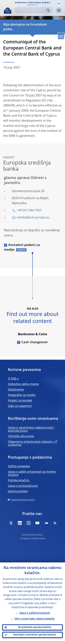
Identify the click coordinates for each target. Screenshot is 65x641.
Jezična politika (18, 491)
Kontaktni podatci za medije (22, 247)
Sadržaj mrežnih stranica (23, 500)
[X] (11, 523)
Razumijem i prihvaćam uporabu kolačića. (34, 635)
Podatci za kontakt (20, 400)
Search (48, 10)
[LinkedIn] (20, 523)
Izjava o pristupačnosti (23, 486)
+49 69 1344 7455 (29, 210)
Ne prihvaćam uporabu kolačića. (35, 627)
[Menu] (58, 10)
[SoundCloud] (46, 523)
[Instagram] (28, 523)
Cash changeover (34, 342)
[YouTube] (37, 523)
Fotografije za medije (22, 395)
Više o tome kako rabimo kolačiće (35, 619)
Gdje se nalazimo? (20, 406)
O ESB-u (13, 378)
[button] (58, 3)
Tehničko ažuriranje (21, 436)
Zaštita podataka (19, 466)
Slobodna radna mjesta (23, 384)
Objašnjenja (16, 389)
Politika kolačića (18, 480)
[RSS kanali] (55, 523)
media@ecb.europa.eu (33, 217)
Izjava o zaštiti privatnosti (34, 613)
